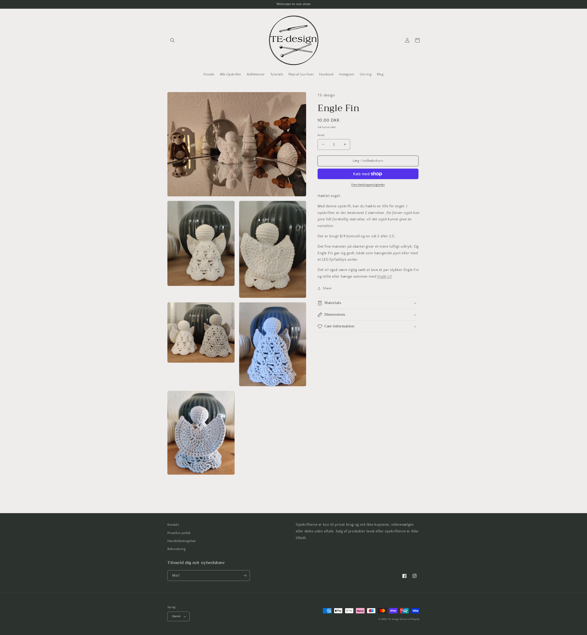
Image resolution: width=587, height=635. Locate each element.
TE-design (393, 619)
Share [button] (327, 288)
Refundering (176, 549)
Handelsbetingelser (181, 541)
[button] (172, 40)
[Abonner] (245, 575)
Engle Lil (384, 276)
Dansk (176, 616)
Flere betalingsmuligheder (368, 184)
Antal (321, 135)
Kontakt (173, 525)
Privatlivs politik (179, 533)
